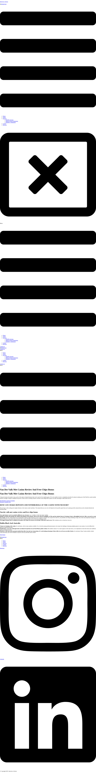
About (4, 117)
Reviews (5, 125)
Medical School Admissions (12, 121)
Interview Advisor (4, 1)
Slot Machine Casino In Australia (7, 500)
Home (4, 116)
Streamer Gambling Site (5, 502)
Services (5, 118)
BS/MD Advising (9, 120)
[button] (48, 59)
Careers (4, 123)
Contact (4, 544)
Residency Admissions (11, 122)
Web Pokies (2, 534)
